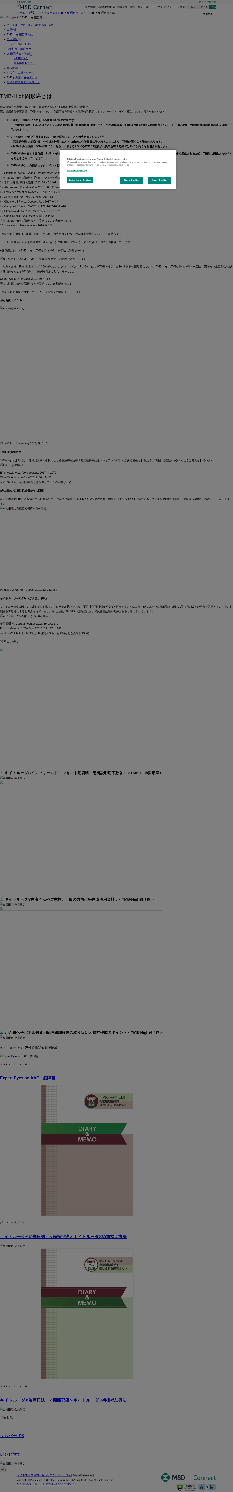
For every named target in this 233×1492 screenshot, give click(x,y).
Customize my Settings (79, 180)
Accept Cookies (159, 180)
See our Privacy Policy (77, 171)
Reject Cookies (131, 180)
